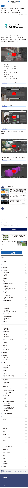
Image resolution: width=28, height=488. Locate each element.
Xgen (15, 321)
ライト (15, 281)
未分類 (14, 466)
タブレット (14, 267)
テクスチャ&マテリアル (15, 288)
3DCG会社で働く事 (15, 408)
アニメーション (15, 294)
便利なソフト (14, 434)
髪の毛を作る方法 (15, 316)
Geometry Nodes (15, 283)
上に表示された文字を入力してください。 (11, 225)
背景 (15, 398)
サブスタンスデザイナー (15, 376)
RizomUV (15, 329)
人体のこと (15, 395)
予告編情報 (14, 379)
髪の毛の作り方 (15, 389)
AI (14, 264)
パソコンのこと (14, 270)
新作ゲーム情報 (14, 452)
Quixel (15, 370)
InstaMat (15, 367)
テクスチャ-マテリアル (15, 359)
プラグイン (15, 318)
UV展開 (15, 286)
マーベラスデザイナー (15, 339)
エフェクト (15, 289)
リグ (15, 298)
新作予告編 (15, 382)
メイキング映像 (14, 437)
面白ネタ (14, 440)
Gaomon (15, 463)
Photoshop (15, 373)
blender (5, 278)
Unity (15, 347)
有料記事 (14, 419)
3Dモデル (15, 357)
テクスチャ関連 (14, 365)
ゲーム (15, 383)
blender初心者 (15, 300)
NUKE (15, 342)
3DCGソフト (14, 326)
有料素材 (14, 352)
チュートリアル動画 (15, 297)
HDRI (14, 362)
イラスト (14, 443)
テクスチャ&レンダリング (15, 311)
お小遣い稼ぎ (15, 403)
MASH (15, 323)
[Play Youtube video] (14, 54)
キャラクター (15, 393)
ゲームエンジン (14, 345)
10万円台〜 (15, 272)
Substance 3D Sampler (15, 372)
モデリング (15, 285)
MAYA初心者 (15, 307)
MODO (15, 334)
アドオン (6, 291)
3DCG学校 (15, 410)
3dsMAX (15, 333)
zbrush (15, 337)
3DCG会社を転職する (15, 407)
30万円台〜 (15, 275)
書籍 (14, 431)
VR (14, 416)
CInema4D (15, 331)
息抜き (14, 455)
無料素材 (14, 355)
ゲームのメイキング (14, 446)
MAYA (14, 305)
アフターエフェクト (14, 413)
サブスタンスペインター (15, 375)
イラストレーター (15, 368)
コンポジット (15, 295)
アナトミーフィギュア (15, 397)
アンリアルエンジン (15, 349)
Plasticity (15, 328)
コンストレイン (15, 315)
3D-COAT (15, 336)
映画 (14, 458)
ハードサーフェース (15, 392)
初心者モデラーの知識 (15, 390)
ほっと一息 (14, 449)
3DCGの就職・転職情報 (14, 401)
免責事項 (5, 477)
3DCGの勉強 (15, 405)
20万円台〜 (15, 274)
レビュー (14, 461)
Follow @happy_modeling (7, 249)
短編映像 (14, 428)
